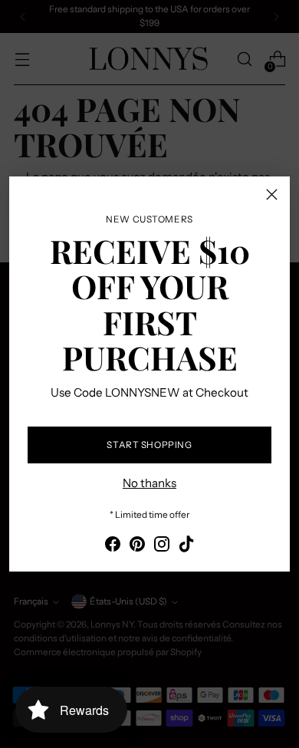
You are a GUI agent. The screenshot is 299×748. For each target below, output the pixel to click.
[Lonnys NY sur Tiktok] (186, 547)
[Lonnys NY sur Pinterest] (137, 547)
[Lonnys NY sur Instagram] (162, 547)
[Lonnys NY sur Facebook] (113, 547)
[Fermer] (272, 194)
